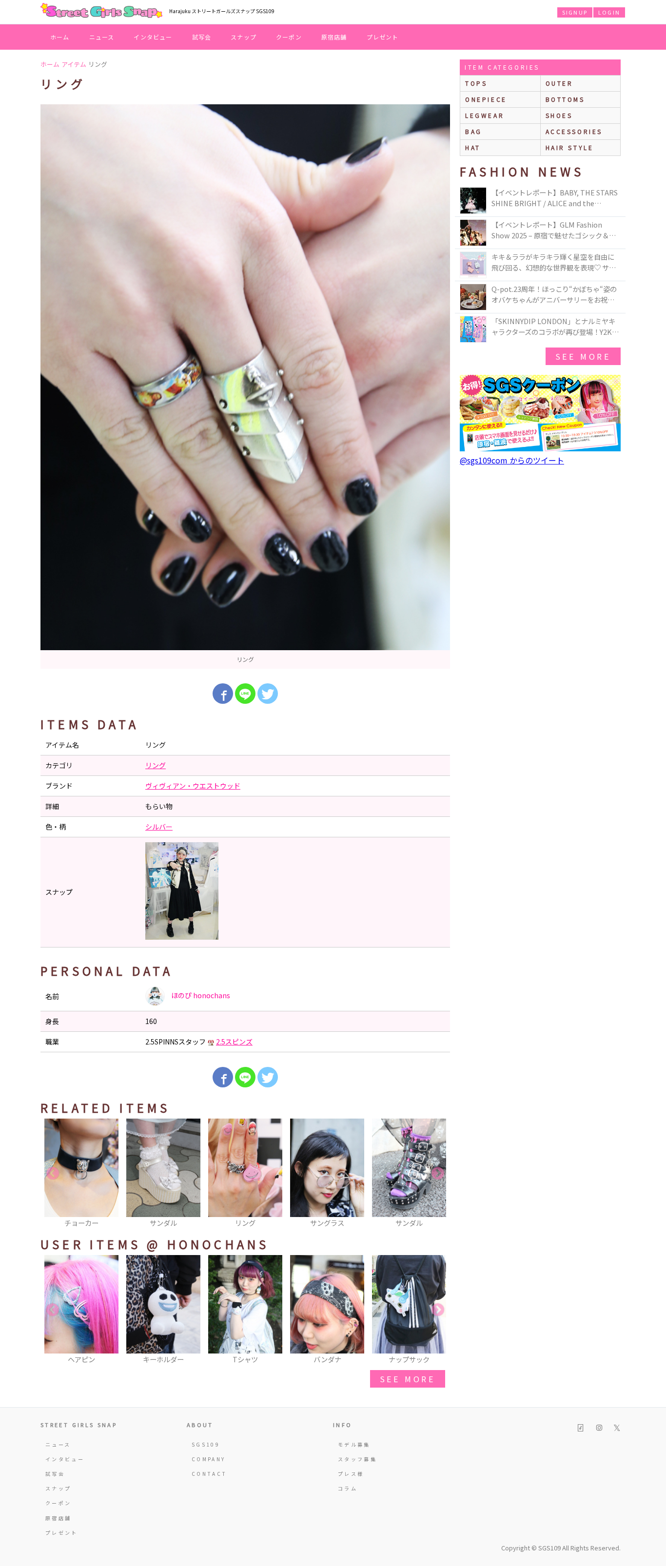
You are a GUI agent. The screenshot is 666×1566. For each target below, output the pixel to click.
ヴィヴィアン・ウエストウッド (192, 786)
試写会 (202, 37)
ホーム (60, 37)
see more (407, 1379)
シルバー (159, 826)
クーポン (289, 37)
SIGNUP (575, 12)
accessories (574, 131)
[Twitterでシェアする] (267, 693)
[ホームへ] (101, 11)
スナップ (243, 37)
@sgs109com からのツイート (512, 460)
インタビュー (153, 37)
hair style (570, 147)
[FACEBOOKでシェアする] (223, 693)
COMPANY (209, 1459)
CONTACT (209, 1473)
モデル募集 (354, 1444)
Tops (476, 83)
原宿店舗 (334, 37)
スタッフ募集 (357, 1459)
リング (155, 765)
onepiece (486, 99)
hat (473, 147)
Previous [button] (52, 1173)
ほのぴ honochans (200, 995)
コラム (347, 1488)
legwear (484, 115)
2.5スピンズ (234, 1041)
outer (559, 83)
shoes (559, 115)
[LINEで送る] (245, 693)
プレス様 (351, 1473)
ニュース (102, 37)
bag (473, 131)
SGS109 (206, 1444)
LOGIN (609, 12)
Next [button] (438, 1173)
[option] (245, 386)
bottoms (565, 99)
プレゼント (383, 37)
